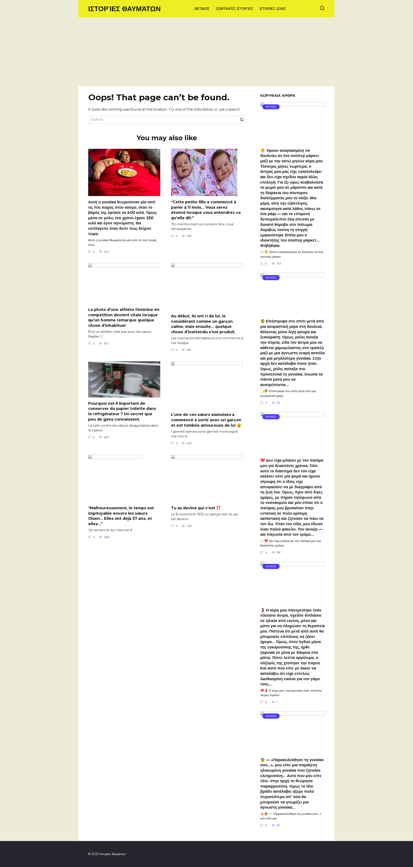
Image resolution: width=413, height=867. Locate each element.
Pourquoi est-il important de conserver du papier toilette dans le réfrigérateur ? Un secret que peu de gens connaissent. (122, 411)
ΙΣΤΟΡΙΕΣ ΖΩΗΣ (273, 9)
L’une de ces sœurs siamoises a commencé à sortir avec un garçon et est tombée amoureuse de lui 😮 (206, 419)
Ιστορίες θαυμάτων (124, 9)
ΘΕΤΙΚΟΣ (202, 9)
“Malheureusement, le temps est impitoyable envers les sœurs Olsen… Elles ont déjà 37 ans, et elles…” (121, 516)
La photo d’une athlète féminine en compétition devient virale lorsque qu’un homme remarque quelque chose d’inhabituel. (123, 317)
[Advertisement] (206, 54)
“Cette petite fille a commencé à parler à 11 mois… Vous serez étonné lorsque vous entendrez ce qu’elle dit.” (206, 210)
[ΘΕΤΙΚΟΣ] (292, 142)
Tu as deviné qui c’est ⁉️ (196, 508)
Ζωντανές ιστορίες (234, 9)
